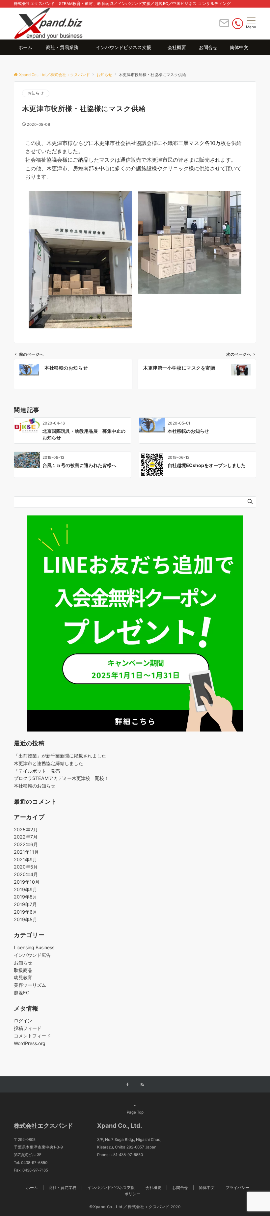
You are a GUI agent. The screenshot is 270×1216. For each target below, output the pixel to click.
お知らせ (36, 93)
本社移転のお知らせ (34, 785)
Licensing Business (34, 947)
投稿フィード (27, 1028)
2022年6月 (26, 844)
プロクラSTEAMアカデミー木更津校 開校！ (61, 778)
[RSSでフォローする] (142, 1085)
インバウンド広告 (32, 955)
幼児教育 (23, 977)
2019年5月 (25, 919)
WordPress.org (29, 1043)
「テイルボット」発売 (37, 771)
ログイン (23, 1020)
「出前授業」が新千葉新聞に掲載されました (60, 756)
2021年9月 (25, 859)
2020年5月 (26, 867)
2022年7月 (26, 837)
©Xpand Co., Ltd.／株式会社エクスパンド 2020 (134, 1206)
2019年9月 (25, 889)
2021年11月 (26, 852)
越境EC (21, 992)
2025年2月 (26, 829)
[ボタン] (224, 25)
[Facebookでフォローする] (128, 1085)
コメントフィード (32, 1035)
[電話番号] (237, 23)
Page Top (135, 1112)
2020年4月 (26, 874)
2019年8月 (25, 896)
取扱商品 (23, 970)
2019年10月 (27, 882)
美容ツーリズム (30, 985)
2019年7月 (25, 904)
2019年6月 (25, 912)
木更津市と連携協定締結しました (48, 763)
